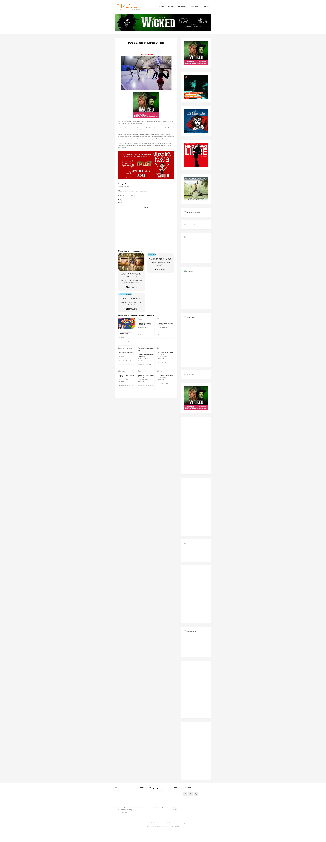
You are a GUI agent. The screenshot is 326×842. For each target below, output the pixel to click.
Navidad (120, 203)
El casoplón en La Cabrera (165, 375)
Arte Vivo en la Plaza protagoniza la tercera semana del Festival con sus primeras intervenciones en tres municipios (125, 810)
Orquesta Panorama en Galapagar (159, 807)
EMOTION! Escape (131, 299)
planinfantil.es (128, 6)
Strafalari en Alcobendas (126, 352)
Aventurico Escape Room (160, 259)
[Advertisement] (146, 227)
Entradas (132, 287)
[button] (142, 787)
